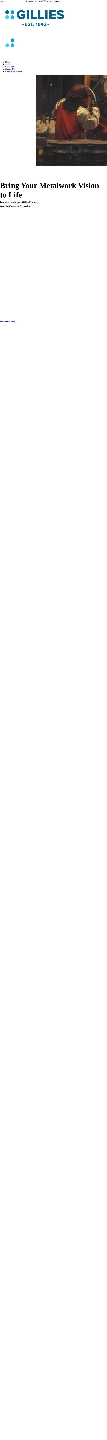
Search (57, 1)
